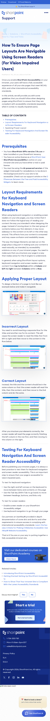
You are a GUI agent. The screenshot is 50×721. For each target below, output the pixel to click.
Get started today (25, 618)
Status (3, 2)
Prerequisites (10, 119)
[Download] (21, 371)
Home (4, 34)
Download (12, 2)
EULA (5, 662)
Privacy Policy (9, 653)
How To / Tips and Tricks (12, 37)
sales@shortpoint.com (16, 646)
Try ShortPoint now (25, 6)
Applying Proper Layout (15, 128)
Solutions (14, 34)
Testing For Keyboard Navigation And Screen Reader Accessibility (26, 132)
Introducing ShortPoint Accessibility (19, 573)
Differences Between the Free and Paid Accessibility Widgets (26, 179)
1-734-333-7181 (13, 638)
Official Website (24, 2)
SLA (4, 657)
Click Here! (11, 559)
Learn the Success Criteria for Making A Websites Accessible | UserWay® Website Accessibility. (25, 528)
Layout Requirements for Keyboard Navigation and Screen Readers (26, 123)
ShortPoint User (38, 157)
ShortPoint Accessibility (31, 34)
